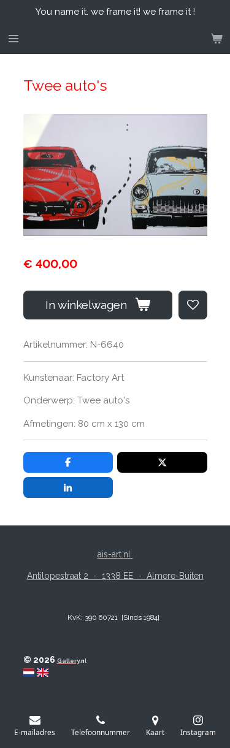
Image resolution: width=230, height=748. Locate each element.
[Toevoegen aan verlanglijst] (192, 305)
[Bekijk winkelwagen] (216, 38)
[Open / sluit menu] (13, 38)
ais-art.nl (115, 554)
